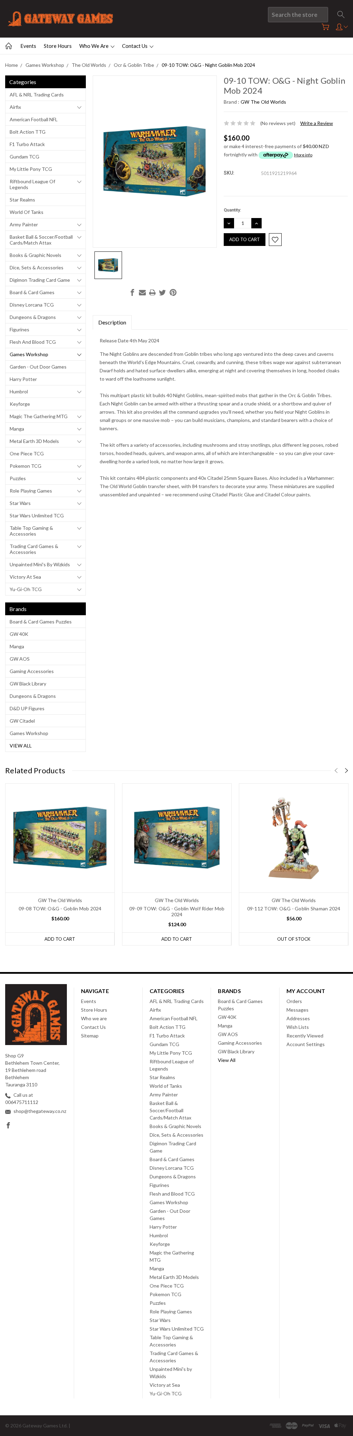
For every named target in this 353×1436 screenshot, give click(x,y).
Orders (294, 1001)
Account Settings (305, 1044)
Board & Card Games (32, 292)
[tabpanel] (60, 864)
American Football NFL (34, 119)
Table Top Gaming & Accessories (31, 531)
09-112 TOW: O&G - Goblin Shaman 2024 (294, 908)
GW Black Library (28, 683)
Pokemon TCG (25, 466)
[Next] (346, 770)
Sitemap (90, 1036)
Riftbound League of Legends (32, 184)
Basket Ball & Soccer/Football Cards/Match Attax (41, 240)
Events (28, 46)
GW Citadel (22, 721)
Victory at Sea (25, 577)
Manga (17, 429)
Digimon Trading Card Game (40, 280)
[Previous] (336, 770)
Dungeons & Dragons (33, 317)
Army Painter (24, 224)
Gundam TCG (24, 156)
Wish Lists (297, 1027)
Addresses (298, 1018)
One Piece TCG (27, 453)
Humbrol (19, 391)
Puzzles (18, 478)
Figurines (19, 329)
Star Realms (22, 200)
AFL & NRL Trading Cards (37, 94)
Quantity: (232, 210)
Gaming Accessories (32, 671)
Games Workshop (29, 354)
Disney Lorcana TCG (32, 305)
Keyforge (20, 404)
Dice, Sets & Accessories (36, 267)
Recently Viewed (304, 1036)
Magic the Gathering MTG (39, 416)
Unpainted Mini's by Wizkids (40, 564)
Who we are (94, 46)
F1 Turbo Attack (27, 144)
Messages (297, 1010)
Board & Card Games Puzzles (41, 621)
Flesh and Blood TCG (33, 342)
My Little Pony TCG (31, 169)
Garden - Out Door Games (38, 367)
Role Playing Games (31, 491)
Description (112, 322)
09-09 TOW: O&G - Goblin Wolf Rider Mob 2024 (177, 911)
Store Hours (58, 46)
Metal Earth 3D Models (34, 441)
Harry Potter (23, 379)
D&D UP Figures (27, 708)
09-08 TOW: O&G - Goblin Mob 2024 (60, 908)
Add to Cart (59, 939)
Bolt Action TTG (28, 132)
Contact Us (135, 46)
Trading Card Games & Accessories (34, 549)
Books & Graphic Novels (35, 255)
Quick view (60, 860)
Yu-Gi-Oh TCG (26, 589)
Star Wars (20, 503)
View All (21, 745)
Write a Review (316, 123)
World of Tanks (26, 212)
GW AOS (20, 659)
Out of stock (293, 939)
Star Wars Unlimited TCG (37, 515)
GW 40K (19, 634)
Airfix (15, 107)
